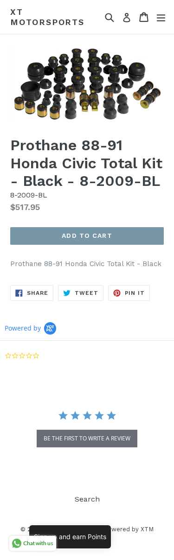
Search (87, 499)
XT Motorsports (47, 17)
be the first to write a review (87, 438)
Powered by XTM (128, 529)
